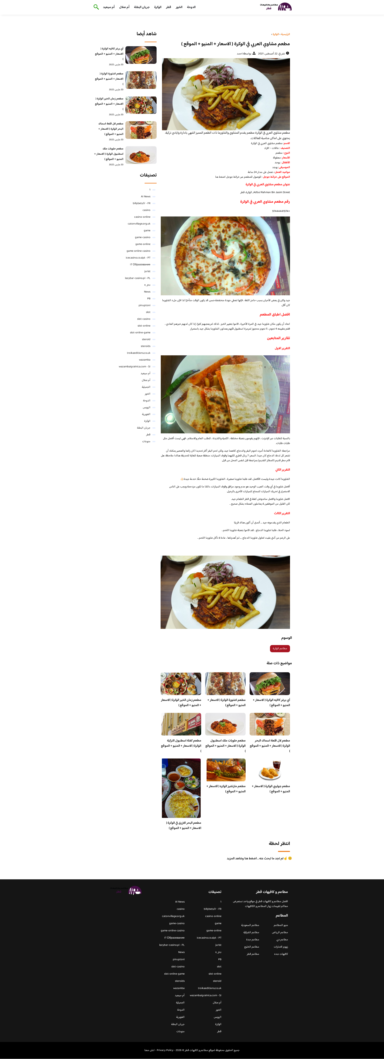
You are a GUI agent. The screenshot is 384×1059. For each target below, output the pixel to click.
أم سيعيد (109, 7)
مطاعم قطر (253, 954)
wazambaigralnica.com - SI (134, 366)
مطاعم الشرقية (251, 932)
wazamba (144, 360)
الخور (179, 7)
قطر (168, 7)
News (147, 292)
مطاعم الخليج (251, 947)
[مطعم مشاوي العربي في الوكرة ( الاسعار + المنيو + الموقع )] (225, 94)
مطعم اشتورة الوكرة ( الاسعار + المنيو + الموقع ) (226, 702)
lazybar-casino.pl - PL (137, 278)
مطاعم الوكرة (280, 648)
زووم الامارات (281, 947)
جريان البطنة (142, 7)
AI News (145, 196)
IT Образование (140, 264)
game (147, 230)
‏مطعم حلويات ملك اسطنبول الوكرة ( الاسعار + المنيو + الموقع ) (225, 746)
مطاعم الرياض (280, 932)
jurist (147, 271)
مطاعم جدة (252, 939)
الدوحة (191, 7)
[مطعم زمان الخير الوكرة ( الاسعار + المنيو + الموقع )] (141, 105)
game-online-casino (138, 251)
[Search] (95, 7)
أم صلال (124, 7)
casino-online (142, 217)
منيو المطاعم (281, 925)
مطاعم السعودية (250, 925)
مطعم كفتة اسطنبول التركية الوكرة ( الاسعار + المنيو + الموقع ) (181, 746)
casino (146, 210)
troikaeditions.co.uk (138, 353)
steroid (146, 339)
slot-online (144, 326)
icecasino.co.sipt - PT (138, 257)
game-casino (142, 237)
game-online (142, 244)
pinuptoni (144, 305)
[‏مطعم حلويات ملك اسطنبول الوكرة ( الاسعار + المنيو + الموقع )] (141, 155)
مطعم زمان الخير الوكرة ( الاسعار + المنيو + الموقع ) (181, 702)
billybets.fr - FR (141, 203)
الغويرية (146, 414)
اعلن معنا (149, 1050)
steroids (145, 346)
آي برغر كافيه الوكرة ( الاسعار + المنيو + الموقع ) (271, 702)
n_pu (147, 285)
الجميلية (146, 387)
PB (148, 298)
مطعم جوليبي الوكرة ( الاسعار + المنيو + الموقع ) (271, 789)
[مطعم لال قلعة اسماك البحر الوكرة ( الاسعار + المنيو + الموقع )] (141, 130)
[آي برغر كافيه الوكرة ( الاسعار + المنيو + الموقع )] (141, 55)
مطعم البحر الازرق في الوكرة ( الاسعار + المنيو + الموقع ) (183, 825)
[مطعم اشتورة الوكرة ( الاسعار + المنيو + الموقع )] (141, 80)
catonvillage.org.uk (139, 223)
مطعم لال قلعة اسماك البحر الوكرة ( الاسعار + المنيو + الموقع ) (270, 746)
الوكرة (157, 7)
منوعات (146, 441)
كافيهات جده (281, 954)
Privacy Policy (165, 1050)
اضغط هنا (220, 177)
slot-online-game (140, 332)
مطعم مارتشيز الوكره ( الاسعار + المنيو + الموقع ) (226, 789)
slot (148, 312)
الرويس (146, 407)
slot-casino (143, 319)
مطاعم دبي (282, 939)
